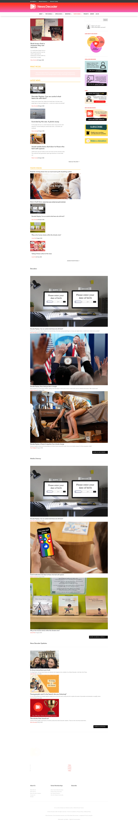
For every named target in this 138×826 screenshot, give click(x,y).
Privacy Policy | (80, 811)
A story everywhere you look (40, 670)
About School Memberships (57, 789)
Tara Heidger (33, 447)
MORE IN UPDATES (99, 726)
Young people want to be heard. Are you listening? (48, 694)
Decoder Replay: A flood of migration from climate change (47, 444)
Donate (92, 13)
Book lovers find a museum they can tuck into (38, 45)
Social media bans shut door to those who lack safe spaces (48, 147)
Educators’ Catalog (54, 1)
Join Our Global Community (57, 795)
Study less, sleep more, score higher (55, 184)
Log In (97, 13)
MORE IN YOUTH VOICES (72, 260)
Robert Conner (35, 157)
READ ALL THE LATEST (73, 161)
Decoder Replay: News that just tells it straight (43, 386)
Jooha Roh (34, 238)
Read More (55, 190)
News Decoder (35, 106)
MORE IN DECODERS (99, 452)
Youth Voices (77, 13)
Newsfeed (67, 13)
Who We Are (33, 791)
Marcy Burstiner (34, 60)
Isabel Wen (34, 256)
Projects (86, 13)
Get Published (33, 1)
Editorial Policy (87, 811)
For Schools (48, 13)
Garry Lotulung (35, 131)
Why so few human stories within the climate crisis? (46, 235)
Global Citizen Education (56, 791)
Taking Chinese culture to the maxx (42, 253)
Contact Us (32, 795)
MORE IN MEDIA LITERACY (97, 637)
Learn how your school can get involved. (54, 202)
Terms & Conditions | (72, 811)
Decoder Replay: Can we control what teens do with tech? (46, 97)
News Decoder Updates (35, 793)
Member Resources (43, 1)
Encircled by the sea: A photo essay (45, 121)
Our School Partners (55, 793)
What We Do (33, 789)
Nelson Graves (33, 390)
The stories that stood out (39, 718)
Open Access (58, 13)
